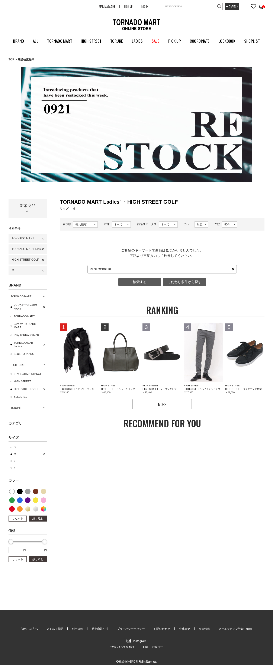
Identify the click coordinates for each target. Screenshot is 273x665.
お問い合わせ (162, 628)
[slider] (10, 541)
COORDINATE (200, 41)
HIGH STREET (19, 365)
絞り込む (38, 518)
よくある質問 (54, 628)
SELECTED (21, 396)
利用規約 (77, 628)
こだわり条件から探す (184, 282)
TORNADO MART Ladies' (28, 249)
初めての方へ (29, 628)
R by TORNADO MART (27, 335)
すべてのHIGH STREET (27, 373)
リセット (17, 518)
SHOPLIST (252, 41)
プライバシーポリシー (131, 628)
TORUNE (16, 407)
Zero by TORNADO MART (25, 326)
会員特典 (204, 628)
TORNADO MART (23, 238)
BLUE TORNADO (24, 353)
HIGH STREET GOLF (25, 259)
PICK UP (174, 41)
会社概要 (184, 628)
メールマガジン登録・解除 (235, 628)
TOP (11, 59)
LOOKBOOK (226, 41)
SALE (156, 41)
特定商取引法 (100, 628)
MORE (162, 404)
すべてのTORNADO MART (25, 307)
